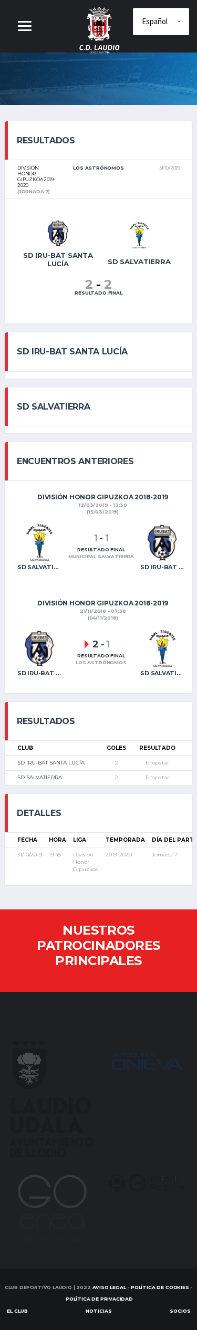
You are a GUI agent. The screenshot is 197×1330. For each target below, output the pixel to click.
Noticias (99, 1311)
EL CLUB (17, 1311)
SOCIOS (180, 1311)
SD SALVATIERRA (39, 777)
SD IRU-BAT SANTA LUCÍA (51, 762)
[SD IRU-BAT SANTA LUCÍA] (58, 232)
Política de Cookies (160, 1287)
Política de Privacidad (99, 1299)
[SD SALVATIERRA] (139, 234)
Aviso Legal (109, 1287)
